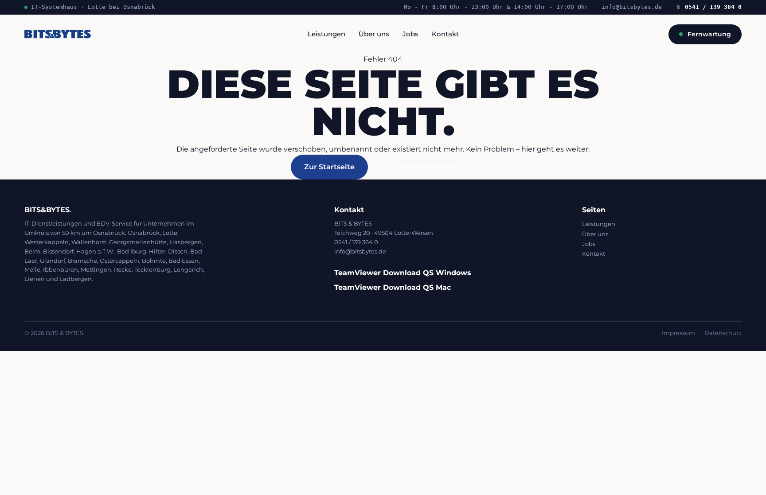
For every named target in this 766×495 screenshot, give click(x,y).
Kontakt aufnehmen (428, 167)
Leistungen (326, 34)
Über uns (374, 34)
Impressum (678, 332)
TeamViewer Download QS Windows (402, 273)
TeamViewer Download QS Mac (392, 287)
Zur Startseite (329, 167)
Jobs (410, 34)
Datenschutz (723, 332)
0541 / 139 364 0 (709, 7)
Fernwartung (709, 34)
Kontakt (445, 34)
